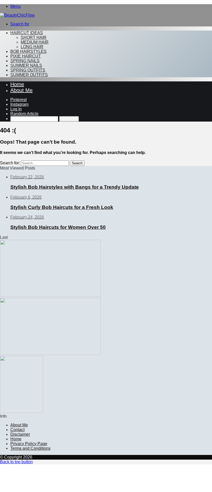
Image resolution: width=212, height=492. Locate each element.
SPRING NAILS (25, 61)
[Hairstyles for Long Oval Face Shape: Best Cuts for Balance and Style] (50, 353)
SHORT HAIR (34, 37)
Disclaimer (20, 434)
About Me (21, 90)
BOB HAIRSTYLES (28, 51)
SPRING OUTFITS (27, 70)
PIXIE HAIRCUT (25, 56)
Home (17, 84)
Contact (17, 429)
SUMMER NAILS (26, 65)
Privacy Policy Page (28, 443)
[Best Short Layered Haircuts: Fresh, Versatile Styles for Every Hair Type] (50, 295)
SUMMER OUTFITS (29, 75)
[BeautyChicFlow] (17, 15)
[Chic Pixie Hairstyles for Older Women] (21, 411)
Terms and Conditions (30, 448)
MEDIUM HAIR (35, 42)
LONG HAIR (32, 47)
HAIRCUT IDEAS (26, 33)
